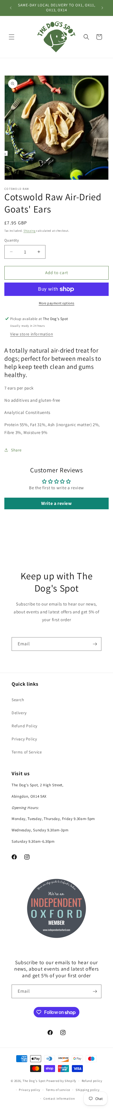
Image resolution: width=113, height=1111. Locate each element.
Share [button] (16, 450)
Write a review (56, 503)
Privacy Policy (24, 739)
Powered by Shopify (61, 1081)
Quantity (11, 240)
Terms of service (58, 1090)
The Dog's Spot (34, 1081)
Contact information (59, 1098)
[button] (11, 37)
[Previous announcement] (10, 7)
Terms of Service (27, 752)
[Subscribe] (94, 644)
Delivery (19, 712)
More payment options (56, 303)
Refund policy (92, 1081)
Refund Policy (24, 725)
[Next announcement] (102, 7)
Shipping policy (88, 1090)
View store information (31, 334)
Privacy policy (29, 1090)
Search (18, 699)
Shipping (29, 231)
